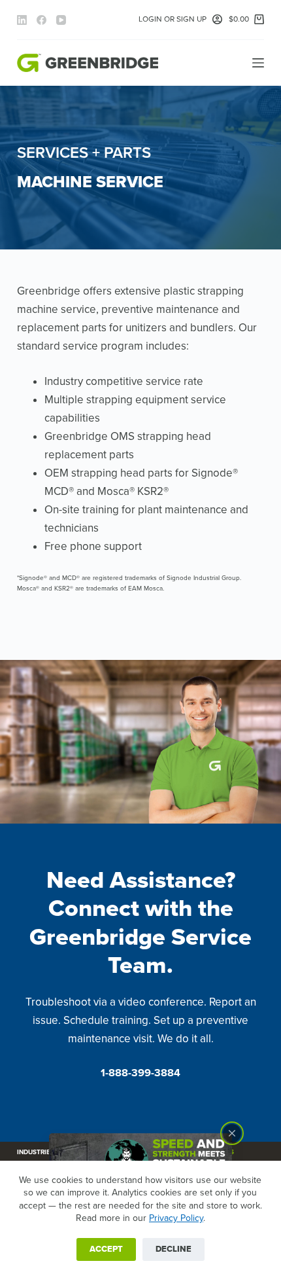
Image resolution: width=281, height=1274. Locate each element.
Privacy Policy (176, 1218)
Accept (106, 1249)
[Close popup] (232, 1133)
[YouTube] (61, 20)
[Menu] (258, 63)
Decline (173, 1249)
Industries (35, 1152)
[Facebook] (41, 20)
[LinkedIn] (22, 20)
